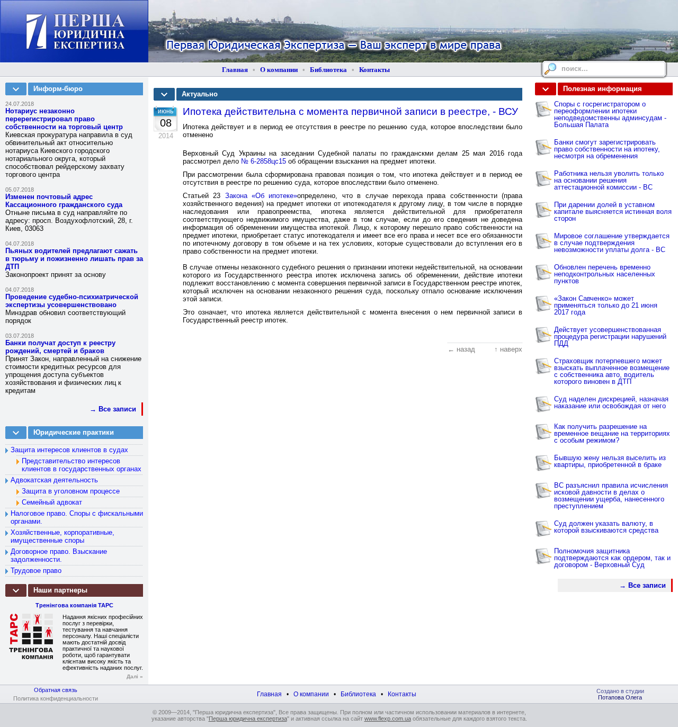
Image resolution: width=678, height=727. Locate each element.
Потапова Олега (620, 697)
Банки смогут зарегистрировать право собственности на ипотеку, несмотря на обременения (607, 149)
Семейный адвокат (52, 502)
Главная (235, 70)
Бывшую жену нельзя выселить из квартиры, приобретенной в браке (610, 461)
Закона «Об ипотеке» (261, 196)
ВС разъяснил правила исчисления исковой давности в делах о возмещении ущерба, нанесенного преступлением (611, 495)
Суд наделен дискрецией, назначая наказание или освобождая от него (611, 402)
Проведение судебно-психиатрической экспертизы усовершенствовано (71, 301)
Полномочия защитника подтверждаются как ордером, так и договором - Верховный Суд (612, 558)
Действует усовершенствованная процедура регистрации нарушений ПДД (610, 336)
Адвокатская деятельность (54, 480)
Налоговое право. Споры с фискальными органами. (77, 517)
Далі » (135, 676)
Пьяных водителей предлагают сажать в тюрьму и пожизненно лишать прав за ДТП (74, 259)
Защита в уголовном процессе (71, 491)
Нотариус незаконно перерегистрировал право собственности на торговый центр (64, 119)
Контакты (374, 70)
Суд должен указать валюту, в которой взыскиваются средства (606, 526)
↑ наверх (508, 349)
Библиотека (328, 70)
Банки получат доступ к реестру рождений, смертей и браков (60, 347)
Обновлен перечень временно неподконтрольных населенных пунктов (604, 274)
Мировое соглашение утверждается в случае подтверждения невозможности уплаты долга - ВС (612, 243)
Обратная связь (55, 690)
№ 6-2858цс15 (263, 161)
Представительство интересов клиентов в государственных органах (81, 465)
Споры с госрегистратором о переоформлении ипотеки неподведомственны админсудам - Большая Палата (610, 114)
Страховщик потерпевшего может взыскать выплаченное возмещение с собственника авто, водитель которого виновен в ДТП (612, 371)
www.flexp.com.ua (387, 718)
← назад (461, 349)
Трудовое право (36, 571)
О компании (279, 70)
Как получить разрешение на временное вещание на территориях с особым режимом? (612, 433)
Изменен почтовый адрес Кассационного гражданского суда (63, 201)
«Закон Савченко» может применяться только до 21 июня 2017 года (605, 305)
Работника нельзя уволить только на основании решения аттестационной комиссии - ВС (609, 180)
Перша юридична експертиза (248, 718)
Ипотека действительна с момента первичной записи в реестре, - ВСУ (350, 111)
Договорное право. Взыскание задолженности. (59, 555)
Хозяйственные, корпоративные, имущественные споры (62, 536)
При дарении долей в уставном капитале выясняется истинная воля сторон (613, 211)
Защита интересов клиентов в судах (69, 450)
